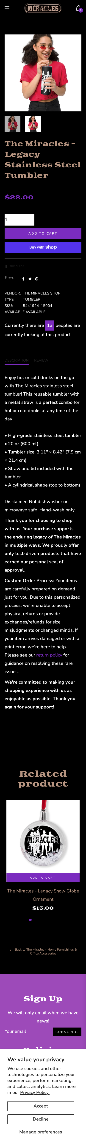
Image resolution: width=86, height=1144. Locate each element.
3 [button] (40, 920)
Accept (40, 1106)
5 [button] (50, 920)
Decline (41, 1119)
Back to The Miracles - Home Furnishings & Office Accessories (45, 952)
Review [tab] (41, 360)
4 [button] (45, 920)
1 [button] (30, 920)
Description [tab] (17, 360)
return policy (49, 655)
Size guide (16, 266)
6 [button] (55, 920)
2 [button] (35, 920)
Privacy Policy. (35, 1092)
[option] (43, 861)
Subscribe (67, 1032)
